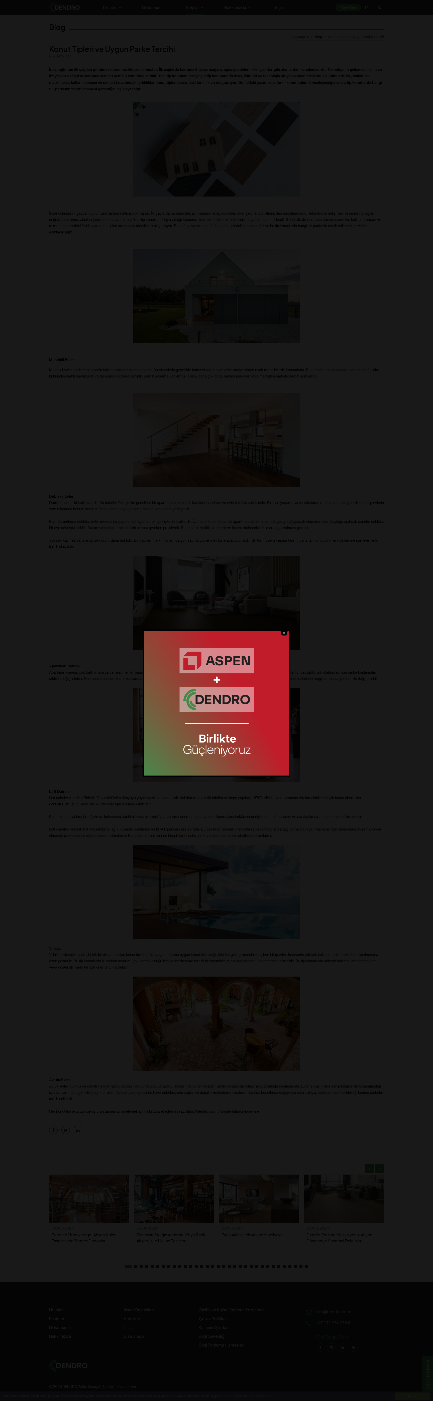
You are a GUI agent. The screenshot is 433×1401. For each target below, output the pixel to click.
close (284, 633)
